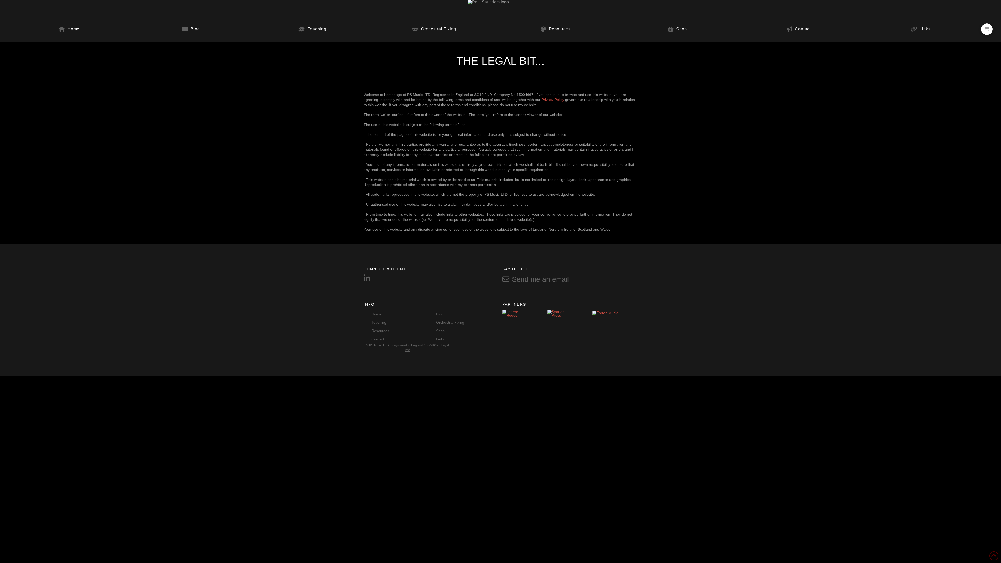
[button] (987, 29)
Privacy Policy (552, 99)
